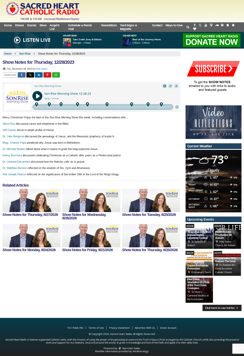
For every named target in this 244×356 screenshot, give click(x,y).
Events (31, 25)
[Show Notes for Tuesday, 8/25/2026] (151, 200)
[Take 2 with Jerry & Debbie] (71, 42)
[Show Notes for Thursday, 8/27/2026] (31, 200)
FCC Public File (75, 327)
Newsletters (109, 25)
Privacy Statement (119, 327)
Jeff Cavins (9, 130)
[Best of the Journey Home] (131, 42)
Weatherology (141, 351)
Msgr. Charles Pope (14, 142)
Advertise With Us (145, 327)
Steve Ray (8, 123)
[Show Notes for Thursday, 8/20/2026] (151, 235)
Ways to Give (174, 25)
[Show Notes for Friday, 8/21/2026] (91, 235)
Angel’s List (54, 27)
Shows (19, 25)
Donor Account (168, 327)
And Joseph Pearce (14, 174)
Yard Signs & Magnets (128, 27)
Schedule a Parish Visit (80, 27)
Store (43, 25)
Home (8, 25)
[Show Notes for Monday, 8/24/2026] (31, 235)
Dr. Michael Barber (13, 149)
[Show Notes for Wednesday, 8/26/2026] (91, 200)
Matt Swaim (41, 68)
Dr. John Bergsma (13, 136)
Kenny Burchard (12, 155)
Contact (157, 25)
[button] (188, 27)
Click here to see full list (220, 308)
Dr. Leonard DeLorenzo (16, 161)
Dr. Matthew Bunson (14, 168)
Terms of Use (96, 327)
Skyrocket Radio (131, 348)
